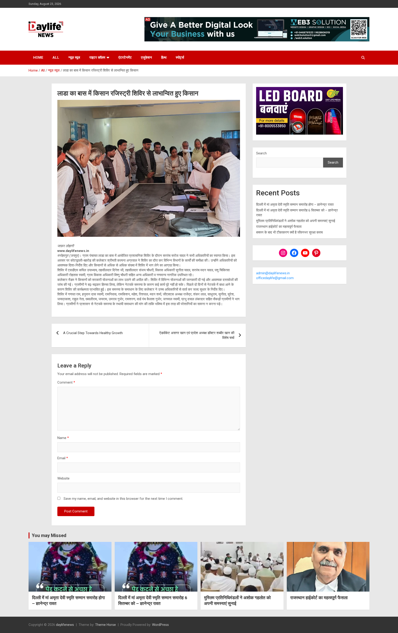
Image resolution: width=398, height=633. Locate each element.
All (56, 57)
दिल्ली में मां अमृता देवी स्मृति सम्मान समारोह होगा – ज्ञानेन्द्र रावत (295, 204)
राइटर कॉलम (97, 57)
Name (63, 438)
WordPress (160, 625)
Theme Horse (105, 625)
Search (261, 153)
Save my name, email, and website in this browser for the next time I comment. (123, 499)
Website (63, 478)
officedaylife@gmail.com (275, 278)
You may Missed (49, 535)
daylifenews (65, 625)
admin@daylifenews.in (273, 273)
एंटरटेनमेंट (125, 57)
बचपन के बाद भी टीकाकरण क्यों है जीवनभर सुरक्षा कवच (289, 232)
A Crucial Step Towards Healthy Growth (93, 333)
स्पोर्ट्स (180, 57)
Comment (66, 382)
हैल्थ (164, 57)
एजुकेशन (146, 57)
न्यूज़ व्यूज (74, 57)
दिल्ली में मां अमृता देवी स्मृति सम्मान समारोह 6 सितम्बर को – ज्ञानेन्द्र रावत (152, 600)
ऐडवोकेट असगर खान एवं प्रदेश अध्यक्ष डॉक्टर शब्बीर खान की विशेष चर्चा (196, 335)
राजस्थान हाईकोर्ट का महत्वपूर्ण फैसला (278, 227)
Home (38, 57)
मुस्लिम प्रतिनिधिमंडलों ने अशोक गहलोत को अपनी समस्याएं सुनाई (295, 221)
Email (62, 458)
